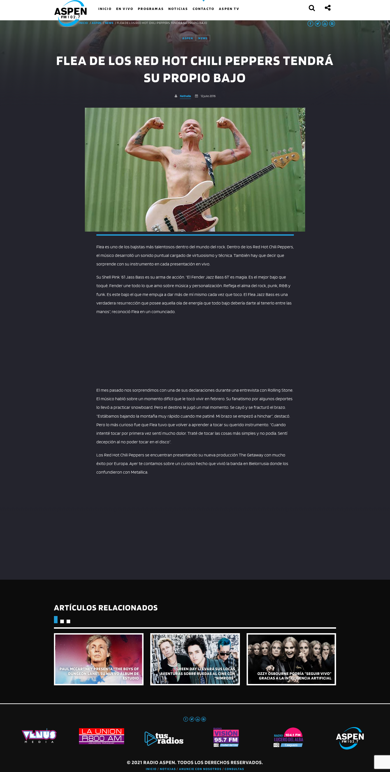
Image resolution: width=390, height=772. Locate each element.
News (109, 23)
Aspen (97, 23)
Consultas (234, 769)
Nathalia (185, 96)
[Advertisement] (195, 349)
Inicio (151, 769)
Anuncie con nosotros (200, 769)
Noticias (168, 769)
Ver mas (99, 659)
